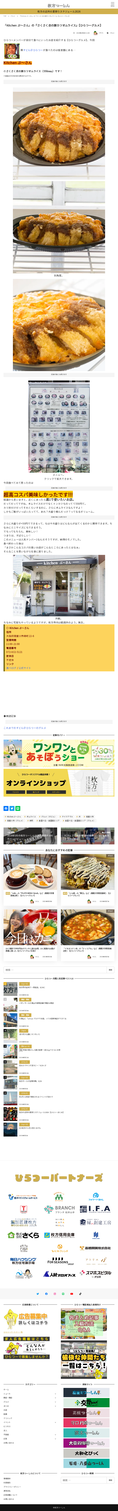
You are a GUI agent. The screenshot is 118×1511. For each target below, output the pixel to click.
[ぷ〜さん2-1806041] (59, 425)
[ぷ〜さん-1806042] (59, 584)
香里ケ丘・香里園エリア (48, 820)
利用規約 (7, 1482)
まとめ (6, 1406)
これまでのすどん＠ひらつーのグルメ (25, 727)
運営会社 (7, 1490)
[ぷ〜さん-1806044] (59, 132)
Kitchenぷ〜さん (14, 816)
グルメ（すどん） (48, 816)
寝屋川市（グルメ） (15, 820)
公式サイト (25, 668)
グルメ (112, 33)
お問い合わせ (9, 1443)
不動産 (6, 1434)
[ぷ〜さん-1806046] (59, 323)
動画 (5, 1414)
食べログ (11, 668)
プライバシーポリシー (12, 1486)
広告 (5, 1438)
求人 (5, 1430)
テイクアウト (67, 816)
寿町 (31, 820)
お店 (5, 1410)
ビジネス (7, 1426)
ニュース (7, 1393)
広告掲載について (10, 1495)
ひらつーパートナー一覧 (13, 1332)
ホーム (6, 1389)
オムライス (31, 816)
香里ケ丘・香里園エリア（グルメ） (80, 820)
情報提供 (7, 1478)
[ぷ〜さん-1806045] (59, 226)
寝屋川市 (90, 816)
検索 (110, 970)
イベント (7, 1422)
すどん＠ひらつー (33, 50)
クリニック (8, 1418)
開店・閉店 (8, 1397)
